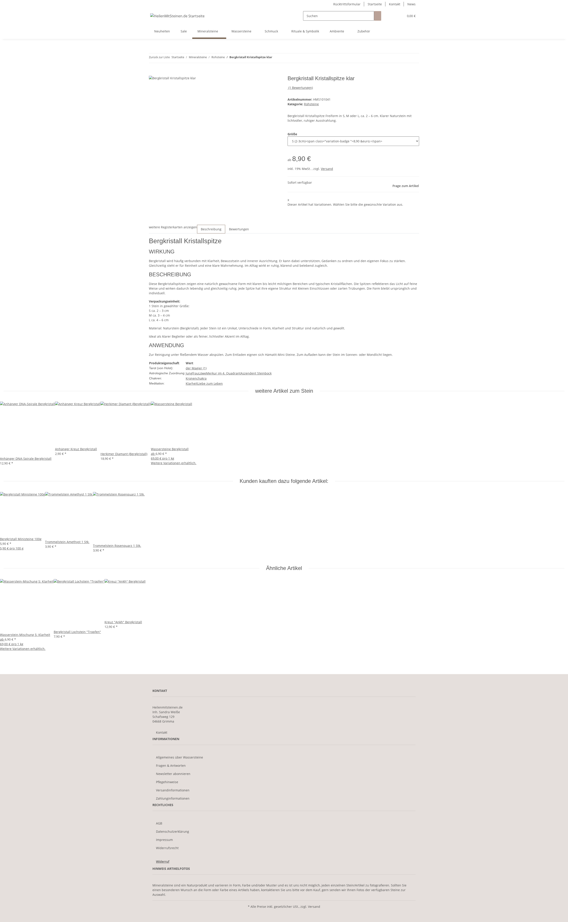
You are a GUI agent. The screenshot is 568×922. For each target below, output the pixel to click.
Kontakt (394, 4)
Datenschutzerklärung (172, 831)
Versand (327, 169)
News (411, 4)
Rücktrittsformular (347, 4)
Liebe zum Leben (210, 383)
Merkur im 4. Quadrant (223, 373)
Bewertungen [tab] (239, 229)
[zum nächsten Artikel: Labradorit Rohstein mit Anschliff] (283, 58)
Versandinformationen (172, 790)
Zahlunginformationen (172, 798)
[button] (391, 16)
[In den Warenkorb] (152, 72)
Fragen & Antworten (171, 765)
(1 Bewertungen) (300, 88)
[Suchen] (377, 16)
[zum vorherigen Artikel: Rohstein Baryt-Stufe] (275, 58)
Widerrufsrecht (167, 848)
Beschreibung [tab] (211, 229)
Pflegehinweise (167, 782)
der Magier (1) (196, 368)
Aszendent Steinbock (256, 373)
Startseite (375, 4)
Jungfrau (192, 373)
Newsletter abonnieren (173, 774)
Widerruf (162, 861)
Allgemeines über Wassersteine (179, 757)
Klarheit (191, 383)
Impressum (164, 840)
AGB (159, 823)
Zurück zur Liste (159, 57)
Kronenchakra (196, 378)
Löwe (202, 373)
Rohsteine (311, 104)
